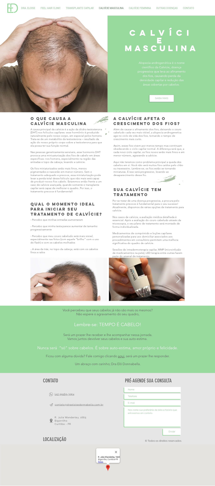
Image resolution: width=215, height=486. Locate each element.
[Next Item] (178, 279)
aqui (121, 356)
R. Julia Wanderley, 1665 (70, 417)
